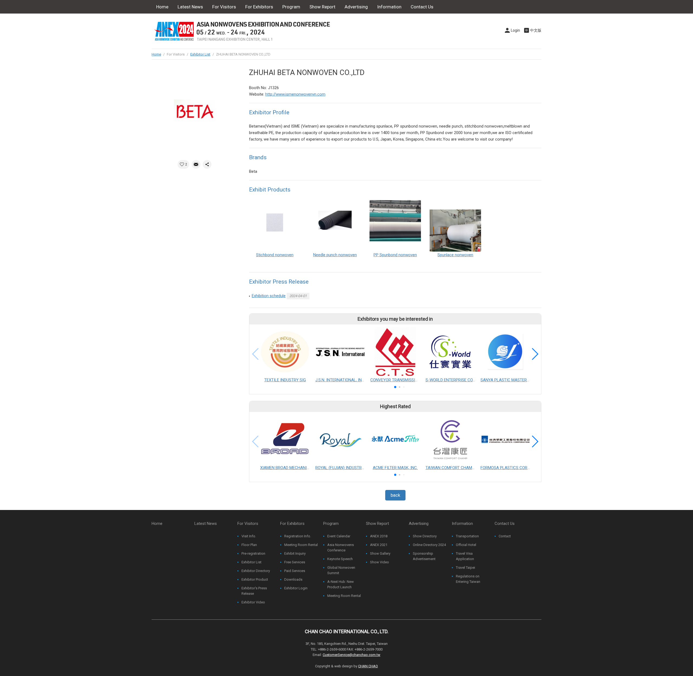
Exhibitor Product (254, 579)
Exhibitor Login (296, 588)
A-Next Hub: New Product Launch (340, 584)
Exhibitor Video (253, 602)
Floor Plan (249, 545)
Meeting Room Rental (301, 545)
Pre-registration (253, 553)
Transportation (467, 536)
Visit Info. (248, 536)
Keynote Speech (340, 559)
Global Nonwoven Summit (341, 570)
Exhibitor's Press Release (254, 591)
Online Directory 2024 (429, 545)
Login (515, 30)
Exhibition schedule (269, 295)
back (395, 495)
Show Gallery (380, 553)
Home (162, 6)
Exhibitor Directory (255, 571)
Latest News (190, 6)
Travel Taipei (465, 568)
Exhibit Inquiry (295, 553)
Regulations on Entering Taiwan (468, 579)
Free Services (294, 562)
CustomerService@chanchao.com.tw (351, 655)
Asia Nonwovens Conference (340, 547)
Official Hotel (466, 545)
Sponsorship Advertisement (424, 556)
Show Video (379, 562)
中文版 (535, 30)
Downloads (293, 579)
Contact (505, 536)
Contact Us (422, 6)
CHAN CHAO (368, 666)
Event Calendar (338, 536)
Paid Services (294, 571)
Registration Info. (297, 536)
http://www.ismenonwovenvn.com (295, 94)
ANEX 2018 (378, 536)
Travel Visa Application (465, 556)
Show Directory (425, 536)
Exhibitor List (200, 54)
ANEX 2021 (378, 545)
